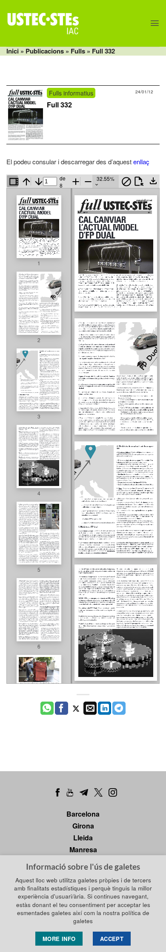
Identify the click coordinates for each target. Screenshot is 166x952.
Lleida (83, 837)
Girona (83, 826)
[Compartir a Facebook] (61, 708)
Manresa (83, 849)
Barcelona (83, 814)
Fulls (78, 51)
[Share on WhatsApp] (47, 708)
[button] (155, 23)
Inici (12, 51)
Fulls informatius (71, 93)
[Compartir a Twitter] (76, 708)
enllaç (141, 161)
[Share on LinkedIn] (104, 708)
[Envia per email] (90, 708)
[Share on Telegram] (119, 708)
